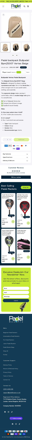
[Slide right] (16, 55)
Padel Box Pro (9, 437)
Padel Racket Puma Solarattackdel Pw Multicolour (8, 196)
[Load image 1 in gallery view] (5, 47)
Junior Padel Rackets (9, 343)
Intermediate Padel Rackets (11, 336)
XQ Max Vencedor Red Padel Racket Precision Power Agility (22, 197)
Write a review (16, 177)
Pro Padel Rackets (8, 340)
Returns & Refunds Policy (10, 368)
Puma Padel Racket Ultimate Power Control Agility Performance (8, 233)
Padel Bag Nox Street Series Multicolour (21, 232)
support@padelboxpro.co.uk (11, 392)
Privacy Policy (7, 372)
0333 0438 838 (8, 389)
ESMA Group (27, 437)
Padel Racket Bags (8, 347)
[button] (3, 6)
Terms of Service (8, 376)
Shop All (25, 187)
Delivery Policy (7, 365)
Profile (5, 354)
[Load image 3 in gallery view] (26, 47)
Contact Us (6, 379)
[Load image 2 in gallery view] (16, 47)
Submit (16, 300)
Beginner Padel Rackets (10, 332)
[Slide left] (13, 55)
